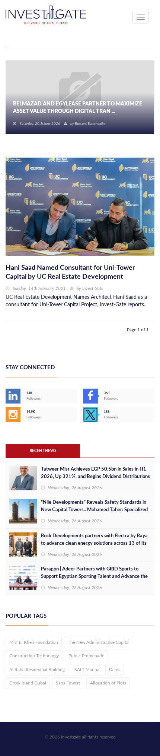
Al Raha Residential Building (37, 669)
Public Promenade (86, 656)
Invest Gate (92, 288)
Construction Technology (34, 656)
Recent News (43, 451)
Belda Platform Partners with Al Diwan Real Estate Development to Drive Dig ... (78, 107)
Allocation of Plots (108, 683)
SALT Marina (86, 669)
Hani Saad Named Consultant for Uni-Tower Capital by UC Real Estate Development (70, 272)
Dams (114, 669)
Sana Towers (68, 683)
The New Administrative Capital (98, 642)
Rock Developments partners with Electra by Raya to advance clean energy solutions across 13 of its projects (94, 543)
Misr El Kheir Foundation (33, 642)
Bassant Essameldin (90, 124)
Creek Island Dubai (27, 683)
